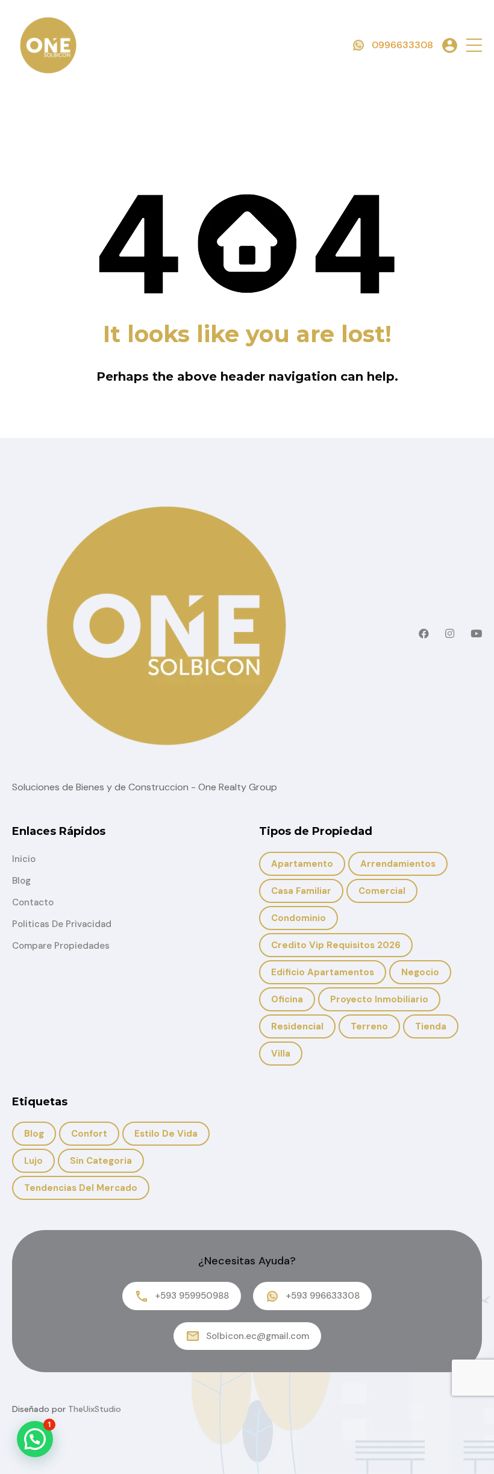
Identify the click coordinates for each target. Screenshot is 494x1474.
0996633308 (402, 45)
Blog (21, 881)
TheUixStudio (94, 1409)
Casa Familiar (301, 891)
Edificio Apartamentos (322, 972)
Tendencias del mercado (80, 1188)
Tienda (430, 1026)
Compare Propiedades (61, 946)
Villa (280, 1054)
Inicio (24, 859)
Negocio (420, 972)
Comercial (381, 891)
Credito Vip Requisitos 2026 (336, 945)
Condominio (298, 918)
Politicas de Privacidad (61, 924)
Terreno (369, 1026)
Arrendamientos (398, 864)
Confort (89, 1134)
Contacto (33, 902)
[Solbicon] (48, 44)
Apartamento (302, 864)
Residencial (297, 1026)
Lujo (33, 1161)
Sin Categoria (101, 1161)
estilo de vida (166, 1134)
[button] (474, 45)
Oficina (287, 999)
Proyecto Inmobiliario (379, 999)
